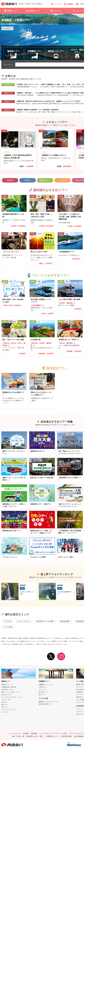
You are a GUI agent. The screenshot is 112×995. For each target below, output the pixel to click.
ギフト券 (8, 621)
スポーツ (79, 11)
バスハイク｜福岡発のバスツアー (86, 694)
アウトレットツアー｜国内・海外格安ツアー (89, 709)
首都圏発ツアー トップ (45, 684)
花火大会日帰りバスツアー (84, 689)
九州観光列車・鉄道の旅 (8, 687)
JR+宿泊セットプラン (7, 689)
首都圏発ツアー (34, 11)
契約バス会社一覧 (18, 736)
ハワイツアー (5, 712)
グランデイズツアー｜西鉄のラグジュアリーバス (90, 702)
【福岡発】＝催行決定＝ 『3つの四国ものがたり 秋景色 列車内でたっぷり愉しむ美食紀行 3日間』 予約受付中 (55, 93)
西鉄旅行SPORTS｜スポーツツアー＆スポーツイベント (92, 684)
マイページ (57, 4)
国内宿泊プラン (45, 180)
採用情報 (34, 733)
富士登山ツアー (43, 692)
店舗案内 (70, 4)
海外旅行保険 (64, 621)
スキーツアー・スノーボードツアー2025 (88, 687)
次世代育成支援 (66, 736)
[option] (56, 37)
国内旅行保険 (80, 621)
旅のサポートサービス (82, 714)
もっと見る (8, 627)
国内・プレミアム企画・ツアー (10, 692)
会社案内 (26, 733)
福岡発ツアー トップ (7, 684)
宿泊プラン (4, 702)
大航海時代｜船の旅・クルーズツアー (87, 692)
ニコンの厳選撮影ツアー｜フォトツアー (88, 699)
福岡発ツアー (12, 11)
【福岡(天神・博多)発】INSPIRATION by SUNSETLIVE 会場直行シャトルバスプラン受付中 (48, 101)
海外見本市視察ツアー (45, 704)
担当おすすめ (80, 180)
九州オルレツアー (6, 694)
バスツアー (57, 11)
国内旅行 (10, 180)
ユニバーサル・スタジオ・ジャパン (11, 697)
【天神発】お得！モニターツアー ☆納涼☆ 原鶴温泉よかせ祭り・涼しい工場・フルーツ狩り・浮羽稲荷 (53, 84)
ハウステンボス (5, 699)
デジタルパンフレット (82, 711)
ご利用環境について (52, 736)
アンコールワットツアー (8, 709)
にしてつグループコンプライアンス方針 (53, 733)
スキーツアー (43, 689)
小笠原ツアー (43, 687)
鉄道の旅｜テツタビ (82, 697)
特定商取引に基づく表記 (34, 736)
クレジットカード (24, 621)
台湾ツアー (4, 707)
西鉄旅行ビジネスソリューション (48, 701)
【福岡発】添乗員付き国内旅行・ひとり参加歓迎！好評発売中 (37, 110)
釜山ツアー (4, 704)
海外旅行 (27, 180)
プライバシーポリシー (76, 733)
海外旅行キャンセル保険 (45, 621)
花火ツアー (42, 694)
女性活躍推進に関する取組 (83, 736)
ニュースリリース (14, 733)
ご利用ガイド (83, 4)
